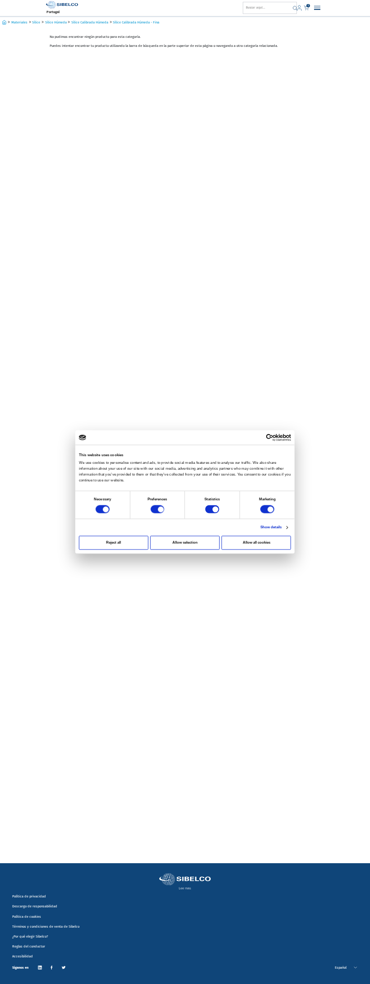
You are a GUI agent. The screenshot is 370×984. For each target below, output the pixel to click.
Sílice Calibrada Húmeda (89, 22)
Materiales (19, 22)
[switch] (157, 509)
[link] (300, 8)
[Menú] (317, 7)
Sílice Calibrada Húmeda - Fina (136, 22)
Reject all (113, 542)
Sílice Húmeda (56, 22)
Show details (271, 527)
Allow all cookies (256, 542)
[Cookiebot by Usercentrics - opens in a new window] (270, 437)
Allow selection (185, 542)
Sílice (36, 22)
